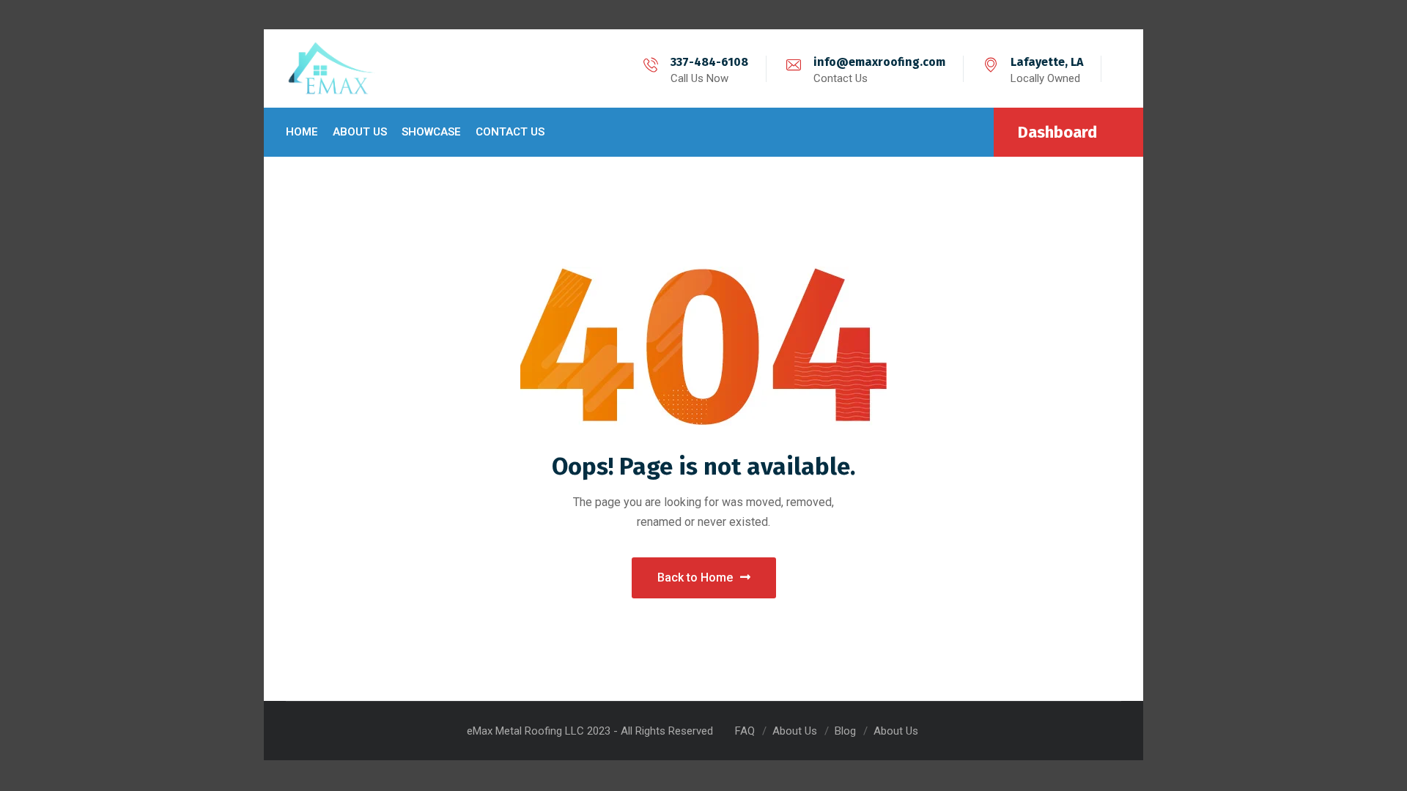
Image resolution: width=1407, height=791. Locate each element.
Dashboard (1057, 132)
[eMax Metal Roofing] (332, 68)
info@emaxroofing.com (879, 62)
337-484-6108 (709, 62)
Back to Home (695, 577)
